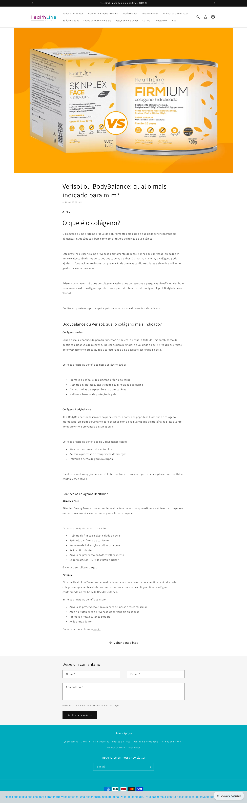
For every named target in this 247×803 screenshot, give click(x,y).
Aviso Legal (134, 747)
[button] (198, 17)
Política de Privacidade (145, 741)
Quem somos (71, 741)
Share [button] (69, 211)
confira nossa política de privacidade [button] (190, 796)
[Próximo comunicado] (214, 3)
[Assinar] (150, 767)
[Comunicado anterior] (32, 3)
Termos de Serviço (171, 741)
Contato (85, 741)
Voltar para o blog (126, 643)
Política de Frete (116, 747)
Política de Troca (121, 741)
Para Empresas (101, 741)
